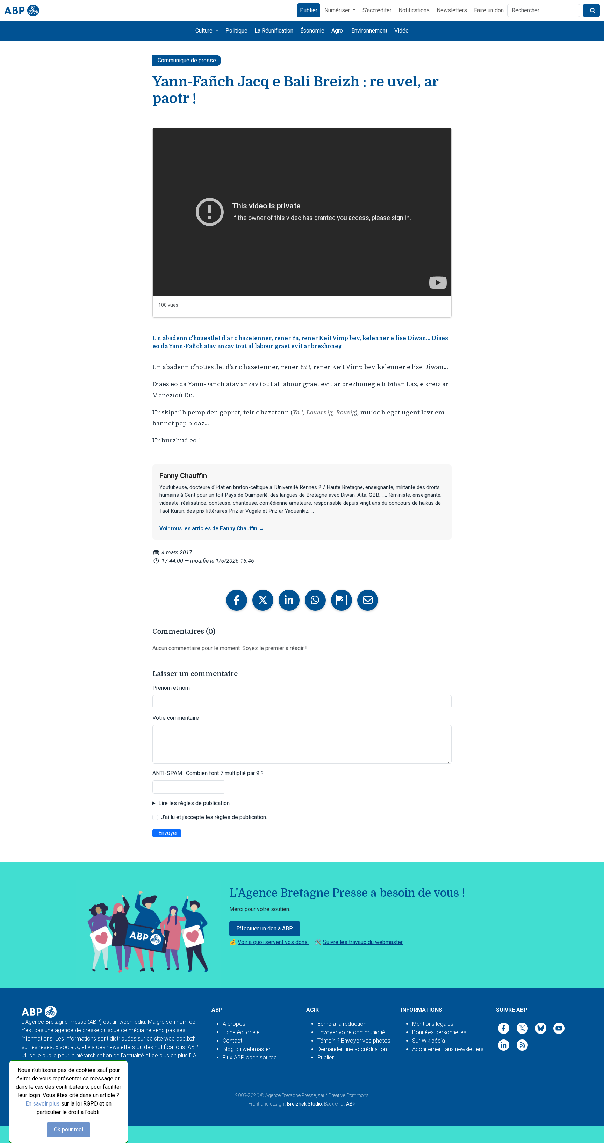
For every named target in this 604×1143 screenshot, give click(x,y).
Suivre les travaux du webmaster (363, 942)
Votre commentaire (175, 718)
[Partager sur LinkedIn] (289, 600)
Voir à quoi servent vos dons (273, 942)
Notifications (414, 10)
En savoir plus (43, 1103)
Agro (337, 30)
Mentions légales (432, 1024)
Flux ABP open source (250, 1057)
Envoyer (168, 833)
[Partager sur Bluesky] (341, 600)
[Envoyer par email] (367, 600)
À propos (234, 1024)
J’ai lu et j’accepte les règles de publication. (214, 817)
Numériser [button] (337, 10)
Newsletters (452, 10)
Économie (312, 30)
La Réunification (273, 30)
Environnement (369, 30)
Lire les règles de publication (194, 803)
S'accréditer (376, 10)
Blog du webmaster (247, 1049)
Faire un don (489, 10)
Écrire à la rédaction (341, 1024)
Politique (236, 30)
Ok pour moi (68, 1129)
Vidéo (401, 30)
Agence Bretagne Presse (290, 1095)
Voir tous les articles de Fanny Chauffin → (211, 528)
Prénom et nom (171, 687)
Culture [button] (204, 30)
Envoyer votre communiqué (351, 1032)
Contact (232, 1040)
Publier (308, 10)
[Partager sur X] (262, 600)
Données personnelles (439, 1032)
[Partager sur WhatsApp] (315, 600)
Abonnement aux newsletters (447, 1049)
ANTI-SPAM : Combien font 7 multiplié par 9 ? (208, 773)
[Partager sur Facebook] (236, 600)
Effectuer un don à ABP (264, 928)
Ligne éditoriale (241, 1032)
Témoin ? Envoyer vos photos (353, 1040)
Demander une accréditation (352, 1049)
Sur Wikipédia (428, 1040)
